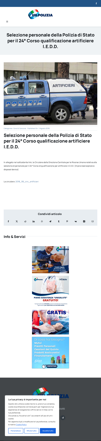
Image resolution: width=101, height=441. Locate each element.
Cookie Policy (21, 424)
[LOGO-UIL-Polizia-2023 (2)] (40, 10)
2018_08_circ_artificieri (27, 181)
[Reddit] (25, 221)
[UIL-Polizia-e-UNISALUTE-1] (50, 276)
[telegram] (62, 417)
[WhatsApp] (42, 221)
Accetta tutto (47, 431)
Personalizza (16, 431)
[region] (32, 415)
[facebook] (96, 3)
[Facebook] (8, 221)
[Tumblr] (59, 221)
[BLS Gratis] (50, 310)
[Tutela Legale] (50, 247)
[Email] (92, 221)
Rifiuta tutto (31, 431)
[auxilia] (50, 338)
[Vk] (75, 221)
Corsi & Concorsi (19, 128)
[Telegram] (50, 221)
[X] (17, 221)
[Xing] (84, 221)
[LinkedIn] (33, 221)
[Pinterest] (67, 221)
